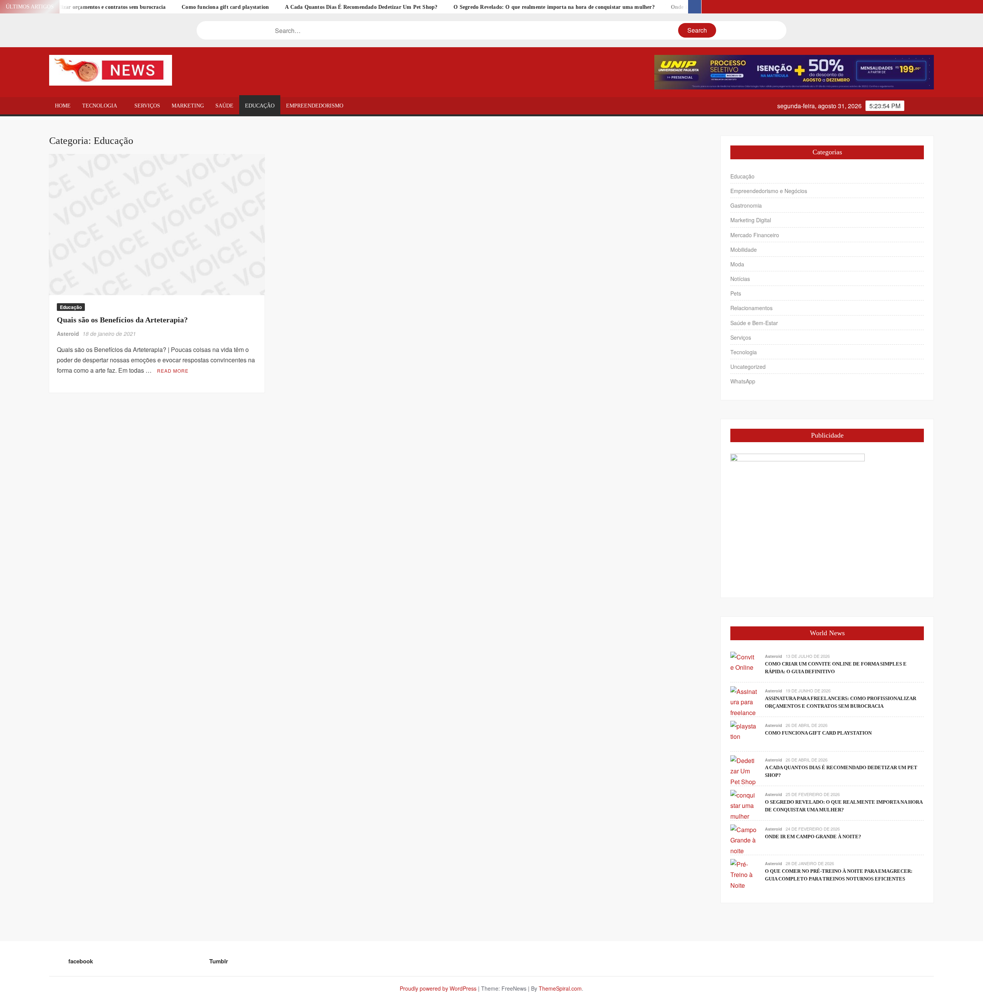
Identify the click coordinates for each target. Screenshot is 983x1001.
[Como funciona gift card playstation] (743, 730)
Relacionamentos (751, 308)
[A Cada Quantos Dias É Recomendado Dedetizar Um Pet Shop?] (743, 770)
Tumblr (218, 961)
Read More (173, 370)
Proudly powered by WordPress (438, 988)
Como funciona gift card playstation (185, 7)
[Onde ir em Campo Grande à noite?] (743, 839)
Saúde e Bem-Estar (754, 323)
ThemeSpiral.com (560, 988)
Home (63, 106)
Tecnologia (99, 106)
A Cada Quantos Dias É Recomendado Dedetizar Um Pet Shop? (321, 7)
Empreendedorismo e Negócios (768, 191)
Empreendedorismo (314, 106)
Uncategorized (748, 366)
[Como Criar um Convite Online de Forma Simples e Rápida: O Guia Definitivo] (743, 661)
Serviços (147, 106)
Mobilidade (743, 249)
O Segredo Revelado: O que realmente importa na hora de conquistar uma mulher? (514, 7)
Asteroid (68, 333)
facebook (80, 961)
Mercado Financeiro (754, 235)
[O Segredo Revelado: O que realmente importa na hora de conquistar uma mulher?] (743, 804)
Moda (737, 264)
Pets (735, 293)
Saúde (224, 106)
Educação (260, 106)
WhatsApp (742, 381)
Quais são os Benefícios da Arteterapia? (122, 319)
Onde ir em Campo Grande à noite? (674, 7)
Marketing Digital (750, 220)
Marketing (188, 106)
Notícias (740, 278)
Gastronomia (746, 205)
